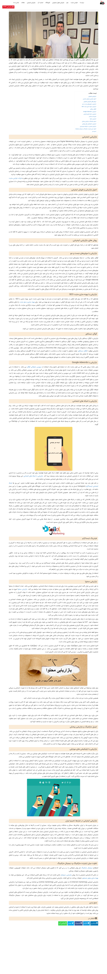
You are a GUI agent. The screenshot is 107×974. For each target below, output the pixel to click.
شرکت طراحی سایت (15, 178)
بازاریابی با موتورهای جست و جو (89, 104)
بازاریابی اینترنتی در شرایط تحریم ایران (88, 126)
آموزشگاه (48, 3)
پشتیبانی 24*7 (7, 7)
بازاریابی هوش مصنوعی (58, 3)
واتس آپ (62, 923)
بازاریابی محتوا (93, 119)
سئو (67, 3)
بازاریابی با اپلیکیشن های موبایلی (89, 124)
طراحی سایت (74, 3)
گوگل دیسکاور (93, 109)
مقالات (23, 3)
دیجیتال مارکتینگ (87, 868)
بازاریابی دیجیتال (66, 875)
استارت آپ (40, 3)
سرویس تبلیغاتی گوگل (34, 367)
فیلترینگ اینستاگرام (92, 116)
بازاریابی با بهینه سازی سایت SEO (89, 106)
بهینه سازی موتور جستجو (90, 878)
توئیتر (70, 923)
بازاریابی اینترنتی (31, 3)
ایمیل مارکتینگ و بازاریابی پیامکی (89, 121)
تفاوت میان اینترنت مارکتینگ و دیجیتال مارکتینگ (85, 129)
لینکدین (93, 923)
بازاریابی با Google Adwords (89, 111)
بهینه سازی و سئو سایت (27, 302)
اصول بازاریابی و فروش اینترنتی (89, 99)
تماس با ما (16, 3)
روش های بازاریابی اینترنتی (90, 102)
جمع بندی (94, 131)
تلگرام (86, 923)
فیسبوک (78, 923)
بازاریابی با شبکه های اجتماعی (90, 114)
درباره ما (82, 3)
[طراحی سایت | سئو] (102, 3)
